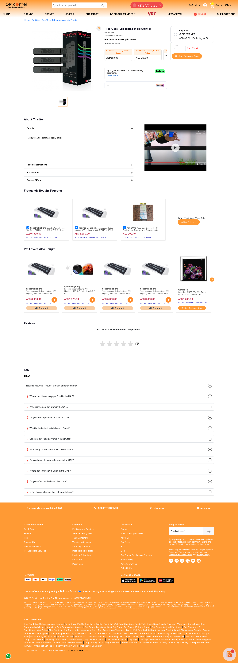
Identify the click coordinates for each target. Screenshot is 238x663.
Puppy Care (77, 564)
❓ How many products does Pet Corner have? (49, 449)
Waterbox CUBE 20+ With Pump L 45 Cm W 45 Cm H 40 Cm (193, 293)
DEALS (201, 14)
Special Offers (34, 180)
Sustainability (127, 559)
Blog (123, 550)
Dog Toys (132, 639)
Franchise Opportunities (132, 533)
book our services (122, 14)
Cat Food (104, 624)
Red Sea (36, 20)
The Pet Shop (56, 630)
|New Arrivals (159, 624)
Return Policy (92, 591)
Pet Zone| (183, 633)
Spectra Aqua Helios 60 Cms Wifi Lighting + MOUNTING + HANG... (154, 292)
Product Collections (81, 555)
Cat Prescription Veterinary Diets (80, 630)
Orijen (116, 633)
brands (28, 14)
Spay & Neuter (177, 636)
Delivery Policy (68, 591)
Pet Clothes (83, 624)
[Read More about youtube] (177, 561)
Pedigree (41, 636)
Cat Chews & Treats (116, 639)
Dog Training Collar (93, 642)
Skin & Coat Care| (83, 636)
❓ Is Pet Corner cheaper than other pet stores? (50, 492)
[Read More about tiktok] (199, 561)
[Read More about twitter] (188, 561)
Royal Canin (70, 624)
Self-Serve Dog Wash (82, 533)
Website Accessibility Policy (150, 591)
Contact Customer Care (187, 56)
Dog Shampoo (112, 642)
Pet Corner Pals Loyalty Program (136, 555)
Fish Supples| (140, 630)
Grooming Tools (53, 639)
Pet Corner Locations (95, 627)
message (205, 508)
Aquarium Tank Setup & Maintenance (65, 627)
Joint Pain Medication (196, 636)
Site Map (127, 591)
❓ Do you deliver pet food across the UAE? (48, 417)
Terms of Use (184, 552)
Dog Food (29, 624)
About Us (125, 537)
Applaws (124, 633)
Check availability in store (121, 39)
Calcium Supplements (60, 633)
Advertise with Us (129, 564)
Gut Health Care (65, 636)
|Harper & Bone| (137, 633)
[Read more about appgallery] (167, 580)
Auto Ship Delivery (81, 546)
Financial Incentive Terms (180, 554)
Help (26, 537)
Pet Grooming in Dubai (67, 645)
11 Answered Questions (114, 35)
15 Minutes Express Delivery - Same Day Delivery (163, 642)
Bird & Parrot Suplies (72, 639)
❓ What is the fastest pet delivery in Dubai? (48, 428)
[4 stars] (123, 344)
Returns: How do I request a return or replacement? (51, 385)
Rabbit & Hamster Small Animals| (164, 630)
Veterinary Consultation (188, 624)
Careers (124, 529)
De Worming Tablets (167, 633)
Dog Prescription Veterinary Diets (115, 630)
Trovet (49, 14)
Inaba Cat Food (186, 639)
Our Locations (226, 14)
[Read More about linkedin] (193, 561)
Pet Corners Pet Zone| (157, 636)
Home (27, 20)
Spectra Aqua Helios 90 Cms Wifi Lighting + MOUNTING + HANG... (95, 229)
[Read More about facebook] (171, 561)
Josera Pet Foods (102, 633)
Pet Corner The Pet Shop (132, 636)
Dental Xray (113, 636)
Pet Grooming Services (35, 550)
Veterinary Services (81, 542)
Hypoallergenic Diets (82, 633)
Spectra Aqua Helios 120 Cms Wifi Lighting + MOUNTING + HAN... (46, 229)
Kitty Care (77, 559)
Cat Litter (94, 624)
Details (30, 128)
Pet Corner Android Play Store (166, 627)
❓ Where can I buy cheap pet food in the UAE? (50, 396)
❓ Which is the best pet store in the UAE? (47, 407)
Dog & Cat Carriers (34, 639)
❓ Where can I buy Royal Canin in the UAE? (48, 470)
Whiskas (52, 636)
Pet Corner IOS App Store (137, 627)
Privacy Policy (203, 554)
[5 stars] (130, 344)
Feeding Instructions (37, 165)
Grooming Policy (111, 591)
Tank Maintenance (32, 546)
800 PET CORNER (108, 508)
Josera (69, 14)
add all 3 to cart (188, 222)
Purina (33, 636)
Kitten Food (194, 633)
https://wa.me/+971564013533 (77, 650)
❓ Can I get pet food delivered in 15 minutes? (48, 438)
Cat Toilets (42, 630)
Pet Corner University (91, 645)
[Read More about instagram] (182, 561)
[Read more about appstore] (129, 580)
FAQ (123, 546)
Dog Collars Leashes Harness (49, 624)
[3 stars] (116, 344)
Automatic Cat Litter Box (53, 642)
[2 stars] (109, 344)
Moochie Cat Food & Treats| (164, 639)
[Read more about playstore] (148, 580)
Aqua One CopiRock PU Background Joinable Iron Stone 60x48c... (141, 229)
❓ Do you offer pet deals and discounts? (46, 481)
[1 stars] (102, 344)
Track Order (29, 529)
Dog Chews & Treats (94, 639)
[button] (175, 148)
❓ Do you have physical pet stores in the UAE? (50, 460)
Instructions (33, 172)
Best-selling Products (82, 550)
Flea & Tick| (140, 624)
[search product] (103, 5)
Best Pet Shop (114, 627)
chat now (159, 508)
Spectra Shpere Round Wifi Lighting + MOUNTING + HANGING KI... (79, 291)
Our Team (125, 542)
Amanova (150, 633)
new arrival (175, 14)
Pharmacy (92, 14)
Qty (176, 45)
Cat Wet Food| (117, 624)
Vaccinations (99, 636)
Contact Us (29, 542)
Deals (150, 624)
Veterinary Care (129, 642)
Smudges (129, 624)
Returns (27, 533)
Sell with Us (126, 568)
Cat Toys (144, 639)
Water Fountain (75, 642)
